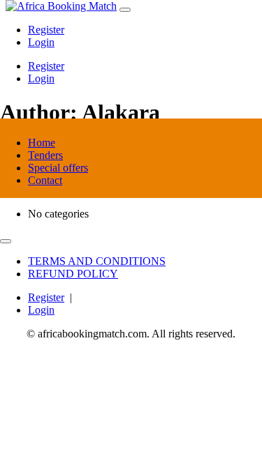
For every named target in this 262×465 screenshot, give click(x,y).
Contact (45, 180)
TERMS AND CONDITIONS (97, 261)
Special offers (58, 168)
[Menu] (125, 10)
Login (41, 42)
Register (46, 30)
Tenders (45, 155)
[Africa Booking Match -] (61, 6)
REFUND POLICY (73, 274)
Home (41, 142)
